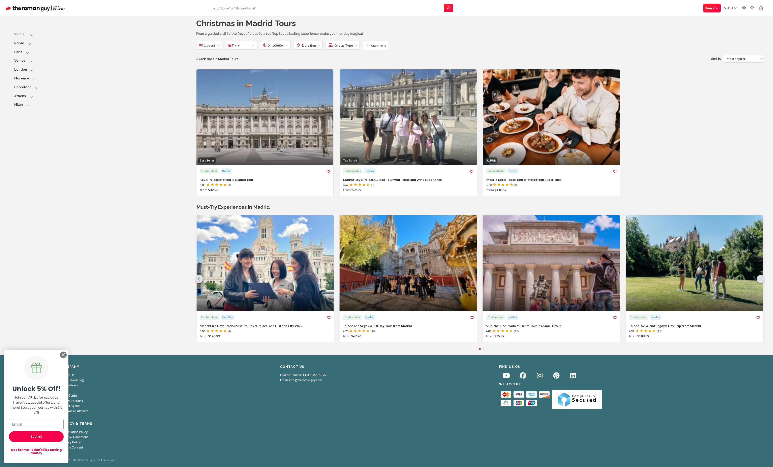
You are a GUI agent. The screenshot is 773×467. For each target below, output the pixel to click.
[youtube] (506, 377)
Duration (308, 45)
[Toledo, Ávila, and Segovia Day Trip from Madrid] (694, 278)
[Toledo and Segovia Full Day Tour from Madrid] (408, 278)
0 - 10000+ (276, 45)
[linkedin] (573, 377)
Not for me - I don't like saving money (36, 451)
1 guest (209, 45)
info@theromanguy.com (305, 380)
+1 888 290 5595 (314, 375)
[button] (762, 8)
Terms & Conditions (74, 437)
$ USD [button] (729, 8)
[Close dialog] (63, 354)
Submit (36, 436)
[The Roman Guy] (35, 8)
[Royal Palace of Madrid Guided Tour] (264, 132)
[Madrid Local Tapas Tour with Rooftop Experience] (551, 132)
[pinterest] (556, 377)
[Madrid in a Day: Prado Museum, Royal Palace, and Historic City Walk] (265, 278)
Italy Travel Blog (72, 380)
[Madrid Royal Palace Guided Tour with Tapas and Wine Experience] (408, 132)
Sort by (716, 58)
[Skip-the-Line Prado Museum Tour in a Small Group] (551, 278)
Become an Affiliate (74, 411)
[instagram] (540, 377)
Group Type (343, 45)
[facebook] (523, 377)
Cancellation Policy (74, 432)
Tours (710, 8)
